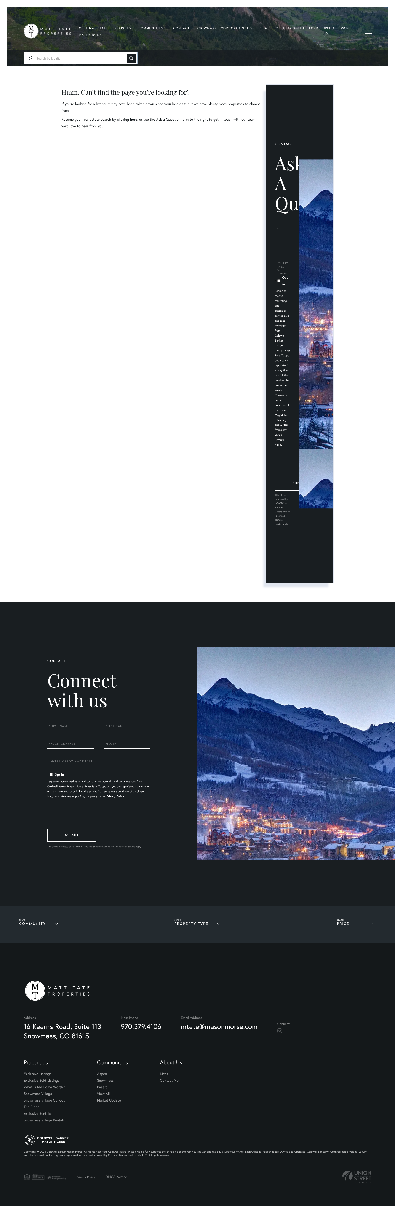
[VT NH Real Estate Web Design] (356, 1177)
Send (299, 484)
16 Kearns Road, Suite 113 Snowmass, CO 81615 (62, 1031)
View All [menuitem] (103, 1093)
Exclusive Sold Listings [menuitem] (41, 1080)
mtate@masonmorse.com (219, 1026)
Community (32, 924)
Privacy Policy (115, 796)
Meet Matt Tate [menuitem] (93, 28)
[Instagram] (279, 1031)
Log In (344, 28)
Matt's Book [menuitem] (90, 35)
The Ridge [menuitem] (32, 1106)
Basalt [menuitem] (102, 1087)
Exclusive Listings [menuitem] (37, 1073)
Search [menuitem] (121, 28)
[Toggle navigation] (368, 31)
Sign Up (329, 28)
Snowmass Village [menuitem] (38, 1093)
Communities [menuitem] (151, 28)
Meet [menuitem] (164, 1073)
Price (343, 924)
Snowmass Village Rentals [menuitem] (44, 1120)
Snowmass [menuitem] (105, 1080)
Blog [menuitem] (264, 28)
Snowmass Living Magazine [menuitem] (223, 28)
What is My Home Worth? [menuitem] (44, 1087)
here (133, 119)
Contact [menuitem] (181, 28)
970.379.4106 (141, 1026)
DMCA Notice (116, 1177)
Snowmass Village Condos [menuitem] (44, 1100)
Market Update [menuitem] (109, 1100)
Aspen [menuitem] (102, 1073)
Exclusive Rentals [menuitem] (37, 1113)
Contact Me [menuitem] (169, 1080)
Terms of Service (127, 846)
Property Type (191, 924)
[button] (131, 58)
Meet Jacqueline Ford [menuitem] (297, 28)
